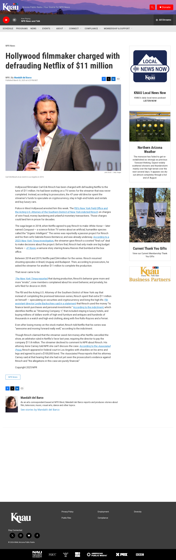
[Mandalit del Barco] (12, 404)
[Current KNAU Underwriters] (149, 274)
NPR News (10, 45)
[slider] (18, 19)
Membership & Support (117, 28)
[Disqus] (88, 464)
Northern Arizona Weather (150, 149)
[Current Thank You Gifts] (149, 215)
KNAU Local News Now (150, 93)
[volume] (14, 20)
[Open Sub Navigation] (38, 28)
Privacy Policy (67, 512)
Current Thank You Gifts (150, 248)
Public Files (66, 518)
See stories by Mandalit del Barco (40, 409)
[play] (6, 20)
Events (46, 28)
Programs (22, 28)
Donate (166, 7)
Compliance (91, 28)
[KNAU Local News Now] (149, 66)
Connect (74, 28)
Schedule (8, 28)
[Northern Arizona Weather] (149, 126)
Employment (103, 512)
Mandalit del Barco (22, 77)
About (59, 28)
